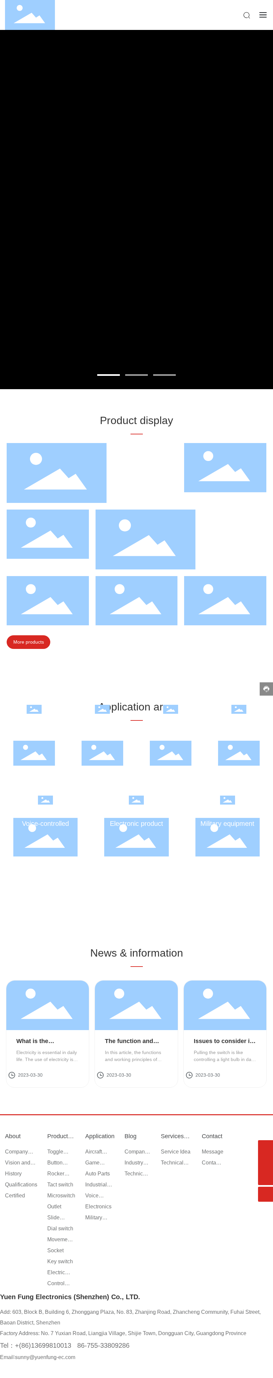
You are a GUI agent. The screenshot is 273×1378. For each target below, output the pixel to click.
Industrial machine (239, 732)
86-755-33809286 (103, 1345)
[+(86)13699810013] (265, 1162)
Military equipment (227, 823)
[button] (108, 375)
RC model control (34, 732)
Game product (102, 732)
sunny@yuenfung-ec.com (45, 1357)
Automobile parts (171, 732)
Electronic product (136, 823)
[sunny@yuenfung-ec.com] (265, 1147)
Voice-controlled (45, 823)
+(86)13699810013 (43, 1345)
